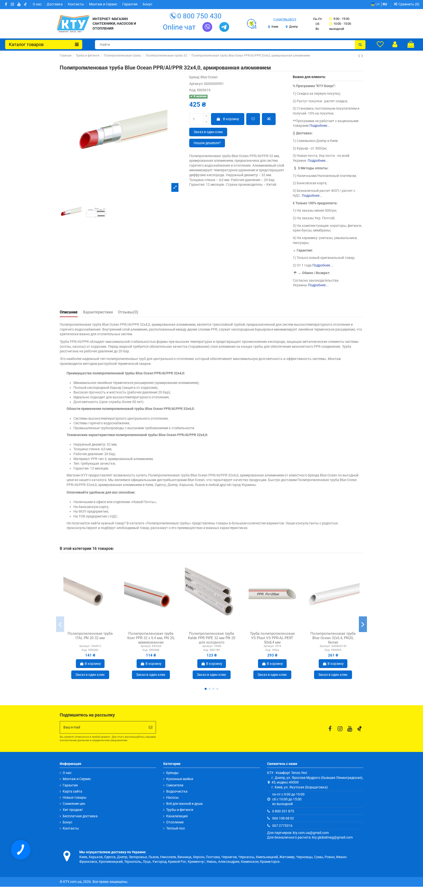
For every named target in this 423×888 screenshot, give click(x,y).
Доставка (55, 4)
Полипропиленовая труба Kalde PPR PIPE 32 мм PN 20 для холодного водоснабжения (211, 640)
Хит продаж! (73, 810)
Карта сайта (72, 791)
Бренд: (194, 77)
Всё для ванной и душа (184, 804)
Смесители (174, 785)
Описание (69, 312)
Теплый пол (175, 828)
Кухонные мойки (179, 779)
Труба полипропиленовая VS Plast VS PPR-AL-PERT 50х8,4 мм (272, 638)
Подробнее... (319, 125)
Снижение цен (74, 804)
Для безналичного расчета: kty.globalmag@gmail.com (310, 837)
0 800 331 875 (283, 811)
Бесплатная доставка (80, 816)
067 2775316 (282, 826)
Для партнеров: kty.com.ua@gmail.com (298, 833)
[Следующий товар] (362, 56)
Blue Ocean (209, 77)
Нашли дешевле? (207, 143)
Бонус (147, 4)
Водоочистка (177, 791)
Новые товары (74, 797)
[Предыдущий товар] (359, 56)
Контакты (76, 4)
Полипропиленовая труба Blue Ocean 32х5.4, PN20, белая (332, 638)
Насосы (172, 797)
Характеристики (98, 312)
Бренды (172, 773)
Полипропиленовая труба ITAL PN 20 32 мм (90, 635)
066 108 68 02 (283, 818)
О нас (37, 4)
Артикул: (196, 84)
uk (377, 4)
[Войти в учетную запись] (394, 44)
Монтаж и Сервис (103, 4)
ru (385, 4)
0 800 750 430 (199, 16)
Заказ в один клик (208, 132)
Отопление (175, 822)
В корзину (231, 119)
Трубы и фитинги (179, 810)
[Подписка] (150, 727)
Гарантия (130, 4)
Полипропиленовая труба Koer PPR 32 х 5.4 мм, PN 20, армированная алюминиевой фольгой (151, 640)
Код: (192, 90)
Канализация (177, 816)
